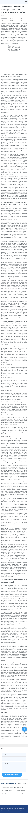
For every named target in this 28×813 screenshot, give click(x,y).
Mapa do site (8, 810)
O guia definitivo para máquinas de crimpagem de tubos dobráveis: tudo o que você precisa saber (21, 787)
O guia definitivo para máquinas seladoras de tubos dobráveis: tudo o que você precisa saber (8, 790)
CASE (19, 783)
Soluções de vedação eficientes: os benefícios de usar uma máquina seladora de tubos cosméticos (8, 794)
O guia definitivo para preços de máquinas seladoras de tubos (21, 790)
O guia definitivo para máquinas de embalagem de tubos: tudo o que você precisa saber (21, 794)
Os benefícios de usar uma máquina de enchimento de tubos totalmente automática (12, 787)
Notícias (24, 783)
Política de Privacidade (17, 810)
